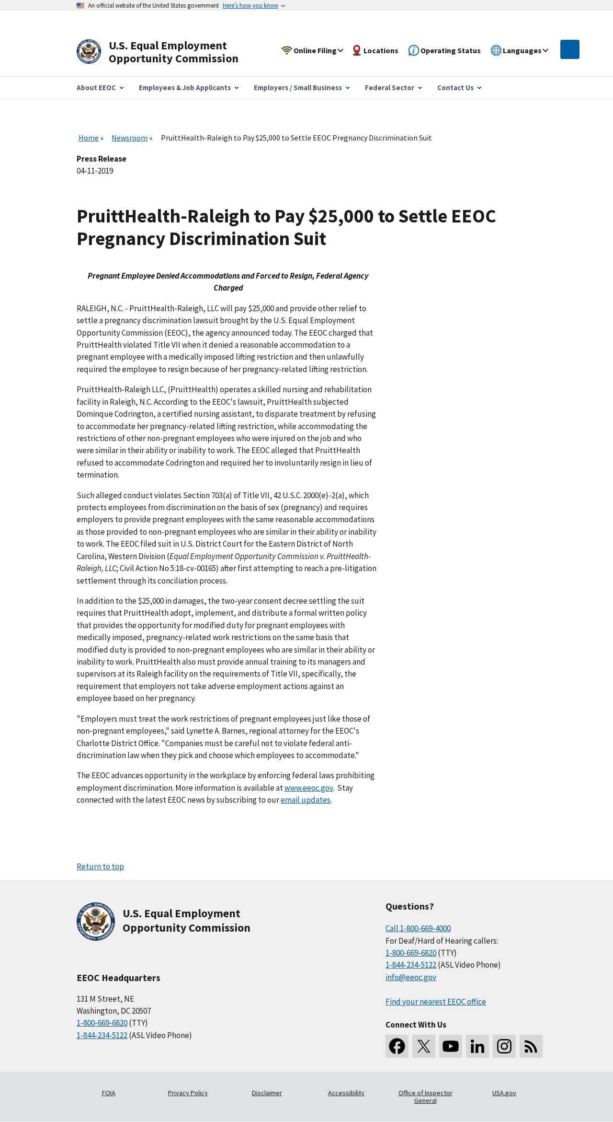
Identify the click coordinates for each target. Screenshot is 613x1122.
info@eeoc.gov (411, 977)
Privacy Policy (188, 1092)
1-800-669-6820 (102, 1022)
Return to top (100, 866)
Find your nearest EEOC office (436, 1001)
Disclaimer (267, 1092)
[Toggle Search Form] (569, 49)
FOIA (108, 1092)
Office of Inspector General (425, 1096)
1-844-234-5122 (102, 1035)
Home (89, 137)
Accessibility (346, 1092)
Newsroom (130, 137)
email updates (305, 800)
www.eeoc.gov (308, 788)
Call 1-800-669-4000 (418, 928)
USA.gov (504, 1092)
